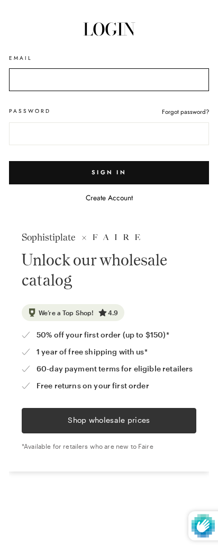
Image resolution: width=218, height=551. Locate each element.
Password (30, 111)
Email (20, 58)
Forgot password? (185, 112)
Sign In (109, 172)
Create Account (109, 197)
